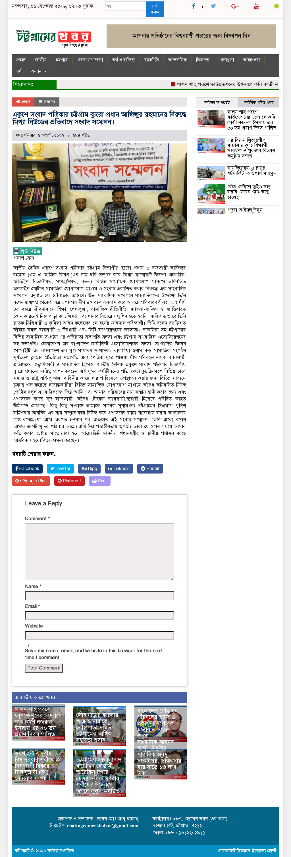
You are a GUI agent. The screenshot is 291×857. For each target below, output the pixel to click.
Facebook (28, 469)
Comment (37, 519)
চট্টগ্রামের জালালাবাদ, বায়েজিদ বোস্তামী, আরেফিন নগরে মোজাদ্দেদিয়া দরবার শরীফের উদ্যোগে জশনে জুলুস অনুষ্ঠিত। (99, 775)
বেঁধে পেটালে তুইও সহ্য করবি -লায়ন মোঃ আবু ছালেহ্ (249, 192)
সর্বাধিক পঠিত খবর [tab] (259, 102)
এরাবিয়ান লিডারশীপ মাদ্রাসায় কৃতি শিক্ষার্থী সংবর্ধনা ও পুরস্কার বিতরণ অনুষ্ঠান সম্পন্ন (251, 148)
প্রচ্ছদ (21, 60)
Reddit (152, 469)
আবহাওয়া (251, 60)
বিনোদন (202, 60)
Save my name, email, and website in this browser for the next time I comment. (94, 654)
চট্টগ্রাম (62, 60)
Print (102, 481)
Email (32, 606)
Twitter (62, 469)
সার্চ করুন (155, 8)
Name (33, 586)
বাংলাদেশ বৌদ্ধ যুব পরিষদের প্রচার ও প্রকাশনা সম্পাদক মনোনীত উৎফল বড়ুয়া (157, 723)
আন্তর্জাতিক (177, 60)
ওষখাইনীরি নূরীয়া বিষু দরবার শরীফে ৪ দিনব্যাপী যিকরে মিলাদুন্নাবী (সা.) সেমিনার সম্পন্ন (37, 766)
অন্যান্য (37, 71)
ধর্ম (19, 71)
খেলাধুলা (226, 60)
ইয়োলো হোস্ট (264, 851)
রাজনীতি (151, 60)
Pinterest (71, 481)
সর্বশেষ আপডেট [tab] (217, 102)
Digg (92, 469)
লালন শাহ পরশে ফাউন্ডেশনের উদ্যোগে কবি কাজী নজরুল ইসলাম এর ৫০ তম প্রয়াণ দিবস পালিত (38, 722)
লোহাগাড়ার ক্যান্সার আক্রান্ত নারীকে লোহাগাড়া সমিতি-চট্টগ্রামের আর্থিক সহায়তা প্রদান (97, 728)
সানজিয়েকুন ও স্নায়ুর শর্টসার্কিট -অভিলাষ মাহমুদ (251, 170)
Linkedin (121, 469)
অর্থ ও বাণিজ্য (123, 60)
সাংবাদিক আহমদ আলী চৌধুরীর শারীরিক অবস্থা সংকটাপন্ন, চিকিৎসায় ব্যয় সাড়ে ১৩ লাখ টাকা (159, 758)
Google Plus (34, 481)
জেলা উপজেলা (90, 60)
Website (34, 626)
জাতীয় (40, 60)
